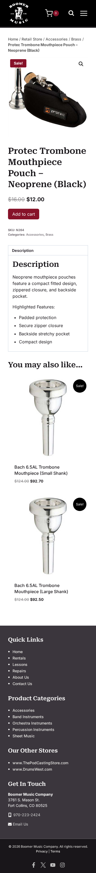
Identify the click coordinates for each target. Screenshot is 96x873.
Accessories (57, 39)
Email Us (20, 824)
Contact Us (22, 683)
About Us (21, 677)
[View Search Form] (72, 13)
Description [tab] (23, 250)
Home (13, 39)
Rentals (19, 658)
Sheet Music (24, 736)
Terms (55, 851)
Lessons (20, 664)
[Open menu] (83, 13)
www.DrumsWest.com (32, 769)
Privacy (42, 851)
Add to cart (23, 214)
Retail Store (32, 39)
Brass (76, 39)
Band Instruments (28, 716)
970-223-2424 (26, 814)
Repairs (19, 671)
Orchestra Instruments (32, 723)
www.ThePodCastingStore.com (40, 763)
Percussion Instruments (33, 729)
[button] (81, 64)
